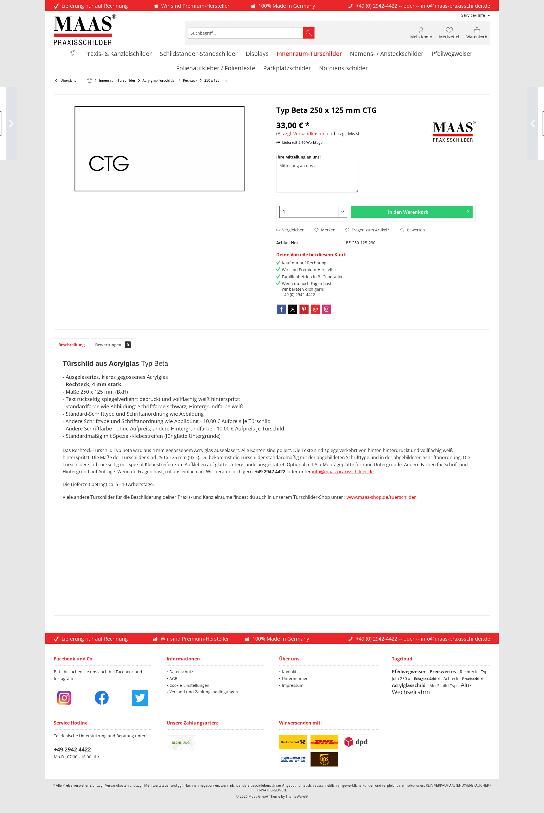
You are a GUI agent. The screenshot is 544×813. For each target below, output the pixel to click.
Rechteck (469, 671)
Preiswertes (443, 671)
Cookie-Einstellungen (189, 685)
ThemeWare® (297, 796)
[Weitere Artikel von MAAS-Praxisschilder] (454, 131)
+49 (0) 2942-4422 (376, 5)
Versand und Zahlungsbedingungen (203, 691)
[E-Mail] (315, 309)
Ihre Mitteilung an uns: (298, 157)
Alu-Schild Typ (444, 685)
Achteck (451, 678)
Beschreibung (71, 344)
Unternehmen (295, 678)
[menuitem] (473, 15)
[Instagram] (326, 309)
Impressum (292, 685)
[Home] (73, 54)
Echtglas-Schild (427, 678)
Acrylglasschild (409, 685)
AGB (173, 678)
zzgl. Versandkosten (304, 133)
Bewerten (415, 230)
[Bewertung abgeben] (354, 117)
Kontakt (289, 671)
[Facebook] (281, 309)
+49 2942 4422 (72, 749)
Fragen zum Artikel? (369, 230)
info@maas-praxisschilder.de (455, 5)
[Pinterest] (304, 309)
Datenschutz (181, 671)
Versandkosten (117, 785)
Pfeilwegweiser (409, 671)
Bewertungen (112, 344)
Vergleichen (293, 230)
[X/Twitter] (292, 309)
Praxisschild (472, 678)
